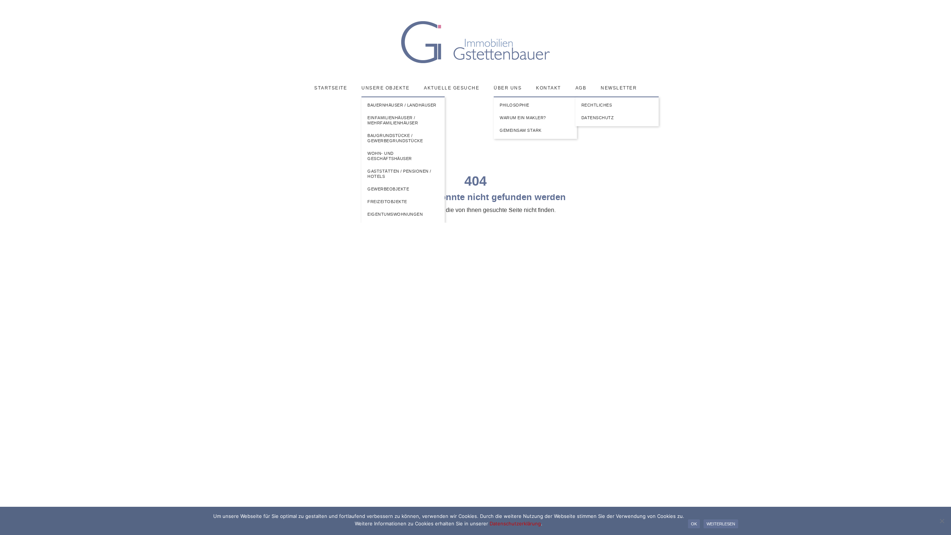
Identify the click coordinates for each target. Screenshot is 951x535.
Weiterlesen (721, 524)
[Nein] (941, 521)
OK (694, 524)
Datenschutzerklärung (515, 523)
